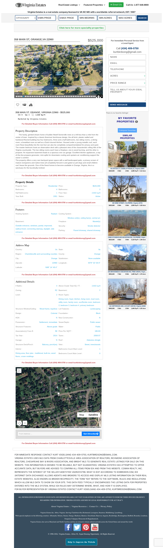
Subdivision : (64, 258)
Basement (20, 221)
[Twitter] (77, 530)
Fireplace (62, 221)
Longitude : (63, 263)
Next (100, 72)
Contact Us (93, 506)
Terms (99, 427)
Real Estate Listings (68, 5)
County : (62, 254)
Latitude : (19, 267)
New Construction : (66, 318)
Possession (20, 322)
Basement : (63, 290)
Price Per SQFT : (65, 331)
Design (18, 313)
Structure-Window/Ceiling (26, 309)
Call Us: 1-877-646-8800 (137, 5)
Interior (18, 349)
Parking (62, 230)
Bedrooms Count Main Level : (71, 353)
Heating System (22, 214)
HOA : (18, 318)
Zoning (18, 290)
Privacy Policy (106, 506)
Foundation (63, 313)
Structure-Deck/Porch (24, 344)
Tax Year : (20, 336)
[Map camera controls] (19, 423)
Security (62, 226)
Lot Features (64, 309)
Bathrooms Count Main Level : (71, 349)
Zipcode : (19, 263)
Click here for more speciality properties (81, 28)
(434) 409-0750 (130, 48)
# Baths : (19, 286)
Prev (17, 72)
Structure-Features (23, 327)
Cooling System (65, 214)
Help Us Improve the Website (81, 541)
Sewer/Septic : (64, 322)
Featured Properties (93, 5)
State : (61, 249)
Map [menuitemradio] (81, 414)
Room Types (64, 295)
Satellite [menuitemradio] (93, 414)
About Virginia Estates (60, 506)
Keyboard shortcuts (67, 427)
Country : (19, 249)
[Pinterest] (86, 530)
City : (18, 258)
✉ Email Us (116, 5)
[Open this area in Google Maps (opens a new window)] (22, 427)
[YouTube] (95, 530)
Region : (19, 254)
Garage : (19, 340)
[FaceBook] (68, 530)
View (60, 344)
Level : (18, 295)
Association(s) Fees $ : (25, 331)
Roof (60, 340)
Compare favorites (127, 130)
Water (61, 327)
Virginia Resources (79, 506)
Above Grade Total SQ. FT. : (70, 286)
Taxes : (61, 336)
